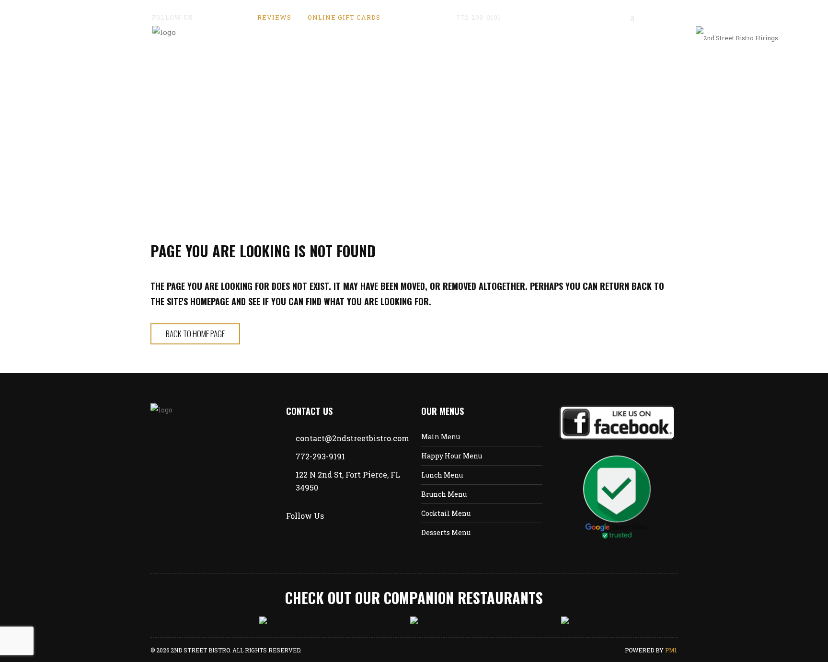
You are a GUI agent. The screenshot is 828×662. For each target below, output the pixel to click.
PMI (670, 650)
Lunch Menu (442, 474)
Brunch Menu (444, 494)
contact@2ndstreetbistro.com (566, 17)
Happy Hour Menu (451, 455)
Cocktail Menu (446, 513)
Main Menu (440, 436)
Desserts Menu (446, 532)
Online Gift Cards (344, 17)
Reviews (274, 17)
